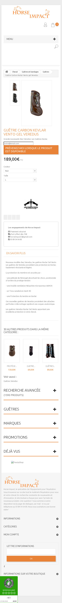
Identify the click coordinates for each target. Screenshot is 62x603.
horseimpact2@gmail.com (21, 237)
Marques (12, 423)
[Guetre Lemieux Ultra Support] (31, 351)
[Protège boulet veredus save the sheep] (2, 63)
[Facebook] (4, 566)
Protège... (12, 366)
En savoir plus (16, 253)
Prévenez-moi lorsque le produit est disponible (28, 150)
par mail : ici (38, 504)
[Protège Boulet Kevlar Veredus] (12, 351)
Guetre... (31, 366)
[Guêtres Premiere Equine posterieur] (50, 351)
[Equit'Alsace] (31, 12)
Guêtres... (50, 366)
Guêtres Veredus (11, 381)
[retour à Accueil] (6, 72)
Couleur (7, 167)
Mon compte (11, 534)
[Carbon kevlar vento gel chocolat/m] (36, 103)
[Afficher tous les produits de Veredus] (31, 204)
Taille (6, 176)
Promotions (15, 437)
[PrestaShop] (17, 462)
